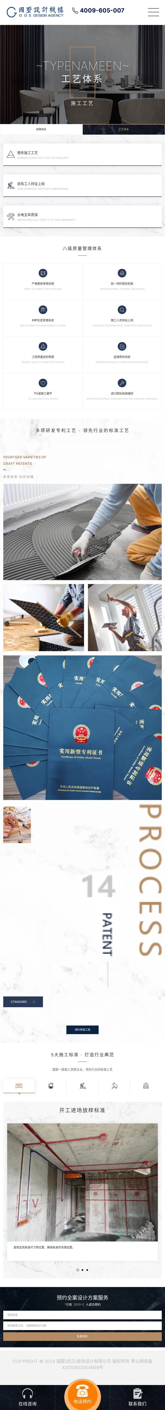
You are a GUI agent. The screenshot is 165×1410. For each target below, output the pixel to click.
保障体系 (41, 129)
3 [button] (87, 1270)
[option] (82, 1194)
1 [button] (78, 1270)
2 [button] (82, 1270)
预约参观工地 (82, 1029)
